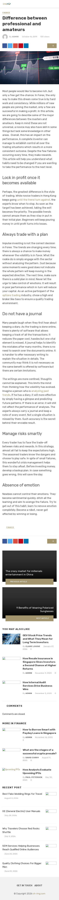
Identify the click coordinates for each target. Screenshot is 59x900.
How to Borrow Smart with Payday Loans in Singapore (39, 731)
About (38, 885)
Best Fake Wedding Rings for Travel (22, 794)
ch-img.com (39, 893)
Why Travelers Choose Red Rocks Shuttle (20, 830)
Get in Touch (24, 885)
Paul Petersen (33, 777)
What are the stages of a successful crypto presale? (39, 751)
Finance (6, 12)
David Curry (32, 757)
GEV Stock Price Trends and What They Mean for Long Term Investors (38, 639)
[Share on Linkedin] (26, 45)
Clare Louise (32, 646)
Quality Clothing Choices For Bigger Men (21, 865)
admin (15, 37)
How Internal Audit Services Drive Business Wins (37, 686)
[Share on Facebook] (4, 45)
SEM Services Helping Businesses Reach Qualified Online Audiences (21, 847)
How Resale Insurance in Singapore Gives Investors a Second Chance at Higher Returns (39, 663)
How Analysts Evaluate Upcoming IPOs (37, 771)
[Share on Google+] (15, 45)
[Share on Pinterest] (20, 45)
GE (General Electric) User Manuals (21, 811)
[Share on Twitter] (10, 45)
